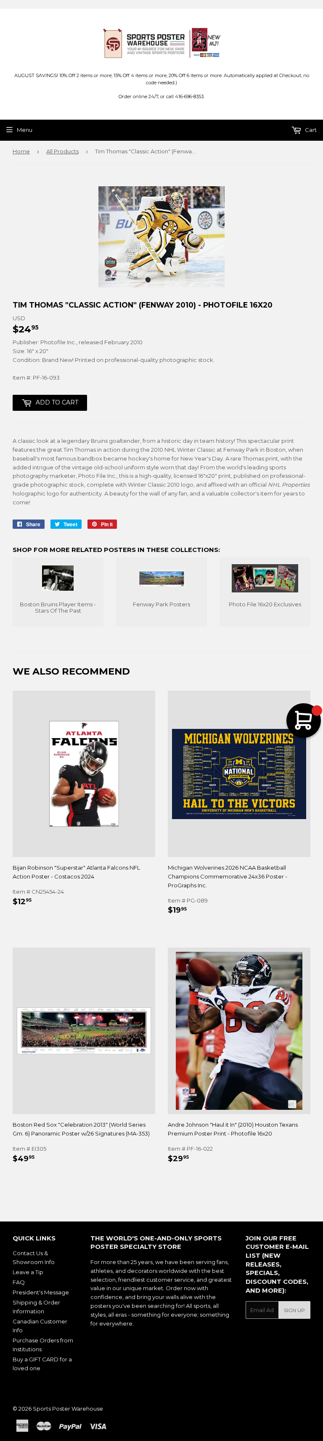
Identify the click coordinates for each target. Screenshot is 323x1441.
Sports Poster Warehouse (68, 1408)
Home (21, 151)
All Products (62, 151)
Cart (310, 129)
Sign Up (294, 1310)
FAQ (19, 1282)
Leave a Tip (28, 1272)
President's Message (41, 1292)
